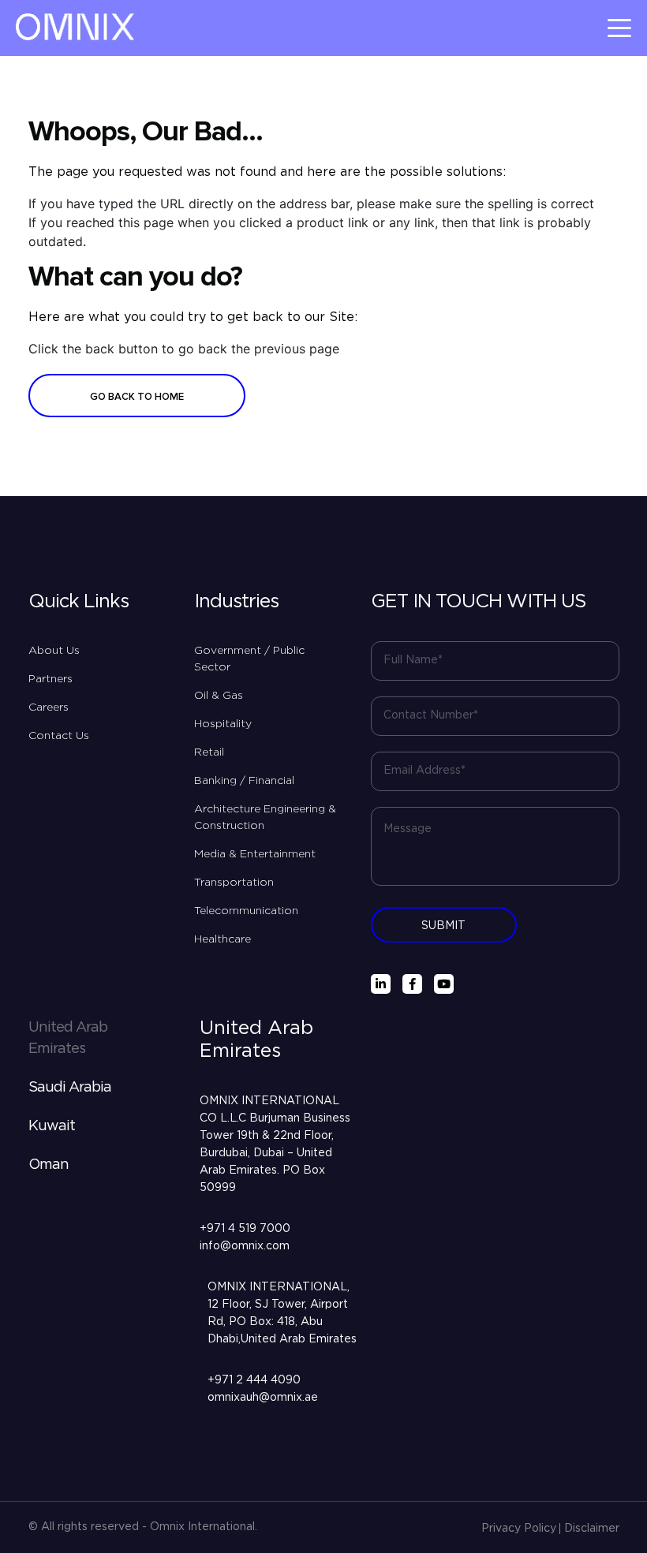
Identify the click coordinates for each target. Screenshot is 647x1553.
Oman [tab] (48, 1165)
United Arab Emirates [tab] (67, 1038)
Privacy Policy (518, 1528)
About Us (54, 650)
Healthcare (222, 939)
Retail (209, 752)
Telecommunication (246, 910)
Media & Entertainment (255, 854)
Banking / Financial (244, 780)
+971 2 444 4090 (254, 1380)
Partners (50, 679)
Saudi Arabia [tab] (69, 1088)
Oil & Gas (218, 695)
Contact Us (58, 735)
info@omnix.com (245, 1246)
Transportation (234, 882)
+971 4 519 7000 (245, 1228)
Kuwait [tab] (51, 1126)
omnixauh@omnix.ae (263, 1397)
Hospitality (223, 724)
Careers (48, 707)
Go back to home (137, 396)
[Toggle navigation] (619, 28)
